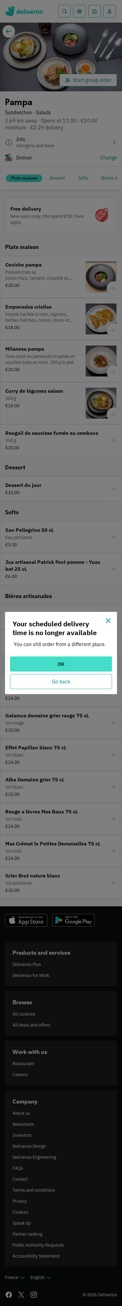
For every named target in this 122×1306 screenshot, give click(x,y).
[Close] (108, 620)
